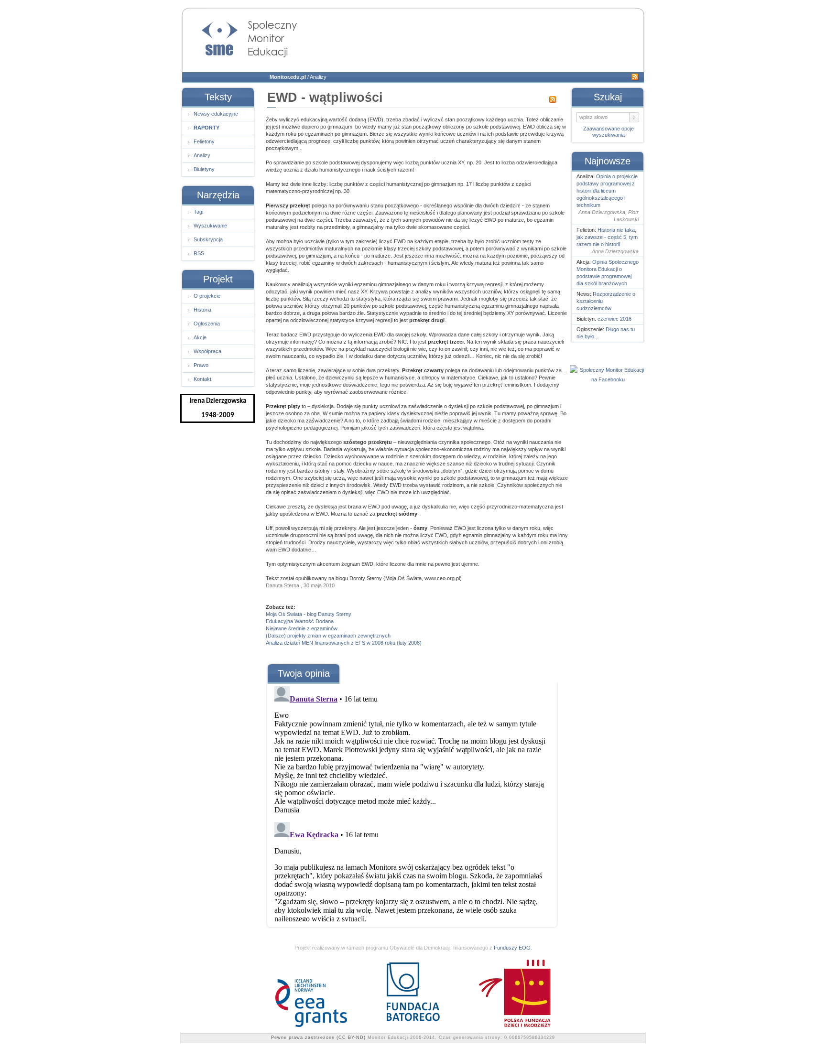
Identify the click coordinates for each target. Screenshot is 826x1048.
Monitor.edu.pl (288, 77)
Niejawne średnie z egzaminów (301, 628)
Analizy (318, 77)
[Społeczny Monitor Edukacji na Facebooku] (608, 379)
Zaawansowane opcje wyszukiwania (608, 132)
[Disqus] (412, 801)
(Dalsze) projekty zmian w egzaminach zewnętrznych (328, 635)
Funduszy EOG (512, 948)
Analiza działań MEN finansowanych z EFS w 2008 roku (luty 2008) (344, 643)
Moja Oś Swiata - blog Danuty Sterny (308, 614)
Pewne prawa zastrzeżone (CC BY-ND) (318, 1037)
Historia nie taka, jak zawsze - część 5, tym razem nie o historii (607, 237)
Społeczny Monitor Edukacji (240, 36)
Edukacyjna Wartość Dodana (300, 621)
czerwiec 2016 (614, 319)
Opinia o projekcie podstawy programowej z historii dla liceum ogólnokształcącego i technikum (607, 190)
